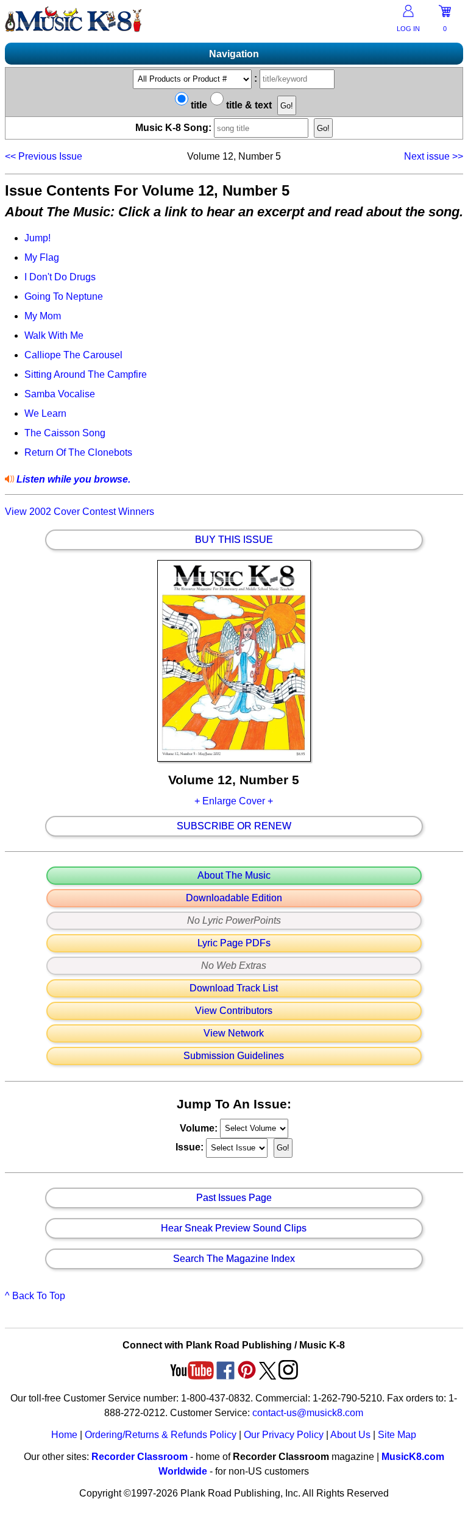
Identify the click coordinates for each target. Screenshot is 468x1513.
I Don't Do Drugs (60, 277)
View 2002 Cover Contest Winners (79, 511)
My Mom (42, 316)
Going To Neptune (63, 296)
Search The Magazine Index (234, 1259)
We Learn (45, 413)
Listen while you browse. (72, 479)
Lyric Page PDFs (234, 943)
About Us (350, 1435)
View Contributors (233, 1011)
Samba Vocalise (59, 394)
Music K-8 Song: (174, 127)
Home (64, 1435)
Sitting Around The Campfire (85, 374)
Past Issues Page (234, 1198)
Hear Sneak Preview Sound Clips (234, 1228)
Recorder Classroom (139, 1456)
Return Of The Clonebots (78, 452)
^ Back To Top (35, 1296)
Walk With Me (53, 335)
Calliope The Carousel (73, 355)
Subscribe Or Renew (234, 826)
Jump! (37, 238)
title (197, 105)
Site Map (397, 1435)
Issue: (191, 1147)
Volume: (200, 1127)
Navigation (234, 54)
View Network (234, 1033)
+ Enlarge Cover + (233, 801)
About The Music (234, 876)
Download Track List (234, 988)
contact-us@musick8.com (307, 1413)
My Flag (41, 257)
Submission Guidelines (233, 1056)
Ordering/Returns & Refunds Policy (160, 1435)
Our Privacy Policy (284, 1435)
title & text (248, 105)
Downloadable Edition (234, 898)
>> (433, 156)
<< (43, 156)
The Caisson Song (64, 433)
